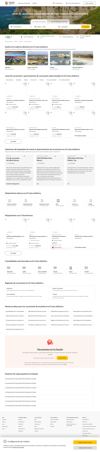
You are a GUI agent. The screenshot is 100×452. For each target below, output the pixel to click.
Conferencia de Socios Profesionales (71, 425)
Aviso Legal (84, 435)
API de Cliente (69, 421)
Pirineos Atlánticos (77, 67)
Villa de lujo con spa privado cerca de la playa (41, 236)
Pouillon (8, 156)
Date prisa (84, 421)
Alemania (4, 419)
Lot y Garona (21, 290)
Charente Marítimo (57, 290)
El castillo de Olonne (57, 296)
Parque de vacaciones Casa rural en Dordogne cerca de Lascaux (46, 100)
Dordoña (7, 67)
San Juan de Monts (78, 296)
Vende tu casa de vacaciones (88, 428)
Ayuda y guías (53, 421)
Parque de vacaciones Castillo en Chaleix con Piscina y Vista (22, 100)
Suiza (3, 424)
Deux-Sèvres (70, 290)
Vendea (52, 67)
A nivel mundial (21, 428)
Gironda (16, 290)
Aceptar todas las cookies (85, 442)
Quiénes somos (85, 419)
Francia (20, 41)
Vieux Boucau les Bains (42, 156)
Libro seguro (37, 424)
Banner (52, 424)
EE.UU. (3, 428)
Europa (15, 41)
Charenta (64, 290)
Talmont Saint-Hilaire (68, 296)
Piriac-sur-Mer (38, 296)
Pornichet (9, 296)
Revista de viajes (37, 421)
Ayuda (35, 426)
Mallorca (20, 419)
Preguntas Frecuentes (39, 428)
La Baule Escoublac (23, 296)
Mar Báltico (20, 424)
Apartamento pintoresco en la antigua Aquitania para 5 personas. (24, 129)
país (12, 290)
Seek (35, 419)
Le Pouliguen (15, 296)
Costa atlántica (27, 41)
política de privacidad (18, 447)
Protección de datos (86, 433)
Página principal (8, 41)
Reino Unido (5, 426)
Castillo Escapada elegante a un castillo (17, 236)
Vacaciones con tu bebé (87, 424)
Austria (3, 421)
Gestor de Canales (70, 419)
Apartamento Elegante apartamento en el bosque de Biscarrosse (47, 129)
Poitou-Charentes (33, 67)
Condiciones (85, 431)
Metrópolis (20, 431)
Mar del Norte (21, 421)
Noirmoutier (61, 298)
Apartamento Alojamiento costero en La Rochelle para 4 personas (70, 129)
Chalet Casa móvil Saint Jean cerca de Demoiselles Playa (67, 100)
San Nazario (31, 296)
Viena (75, 290)
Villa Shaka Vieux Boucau (59, 236)
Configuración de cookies (85, 447)
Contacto (36, 431)
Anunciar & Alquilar (54, 419)
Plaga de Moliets (72, 156)
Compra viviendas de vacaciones (89, 426)
